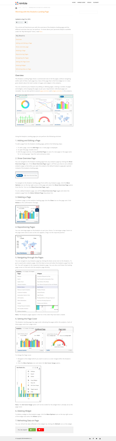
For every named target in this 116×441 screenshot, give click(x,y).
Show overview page (22, 47)
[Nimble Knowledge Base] (21, 3)
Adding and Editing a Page (24, 43)
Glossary (96, 2)
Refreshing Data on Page (23, 69)
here (40, 31)
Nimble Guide (81, 2)
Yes (33, 430)
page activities (44, 91)
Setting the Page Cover (23, 61)
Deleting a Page (20, 50)
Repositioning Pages (22, 54)
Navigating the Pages (22, 58)
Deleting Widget (21, 65)
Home (74, 2)
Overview (19, 39)
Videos (89, 2)
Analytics (24, 7)
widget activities (57, 91)
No (41, 430)
